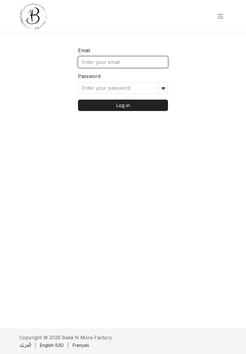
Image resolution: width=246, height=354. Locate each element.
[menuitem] (25, 345)
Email (84, 50)
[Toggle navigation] (220, 16)
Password (89, 76)
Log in (123, 105)
